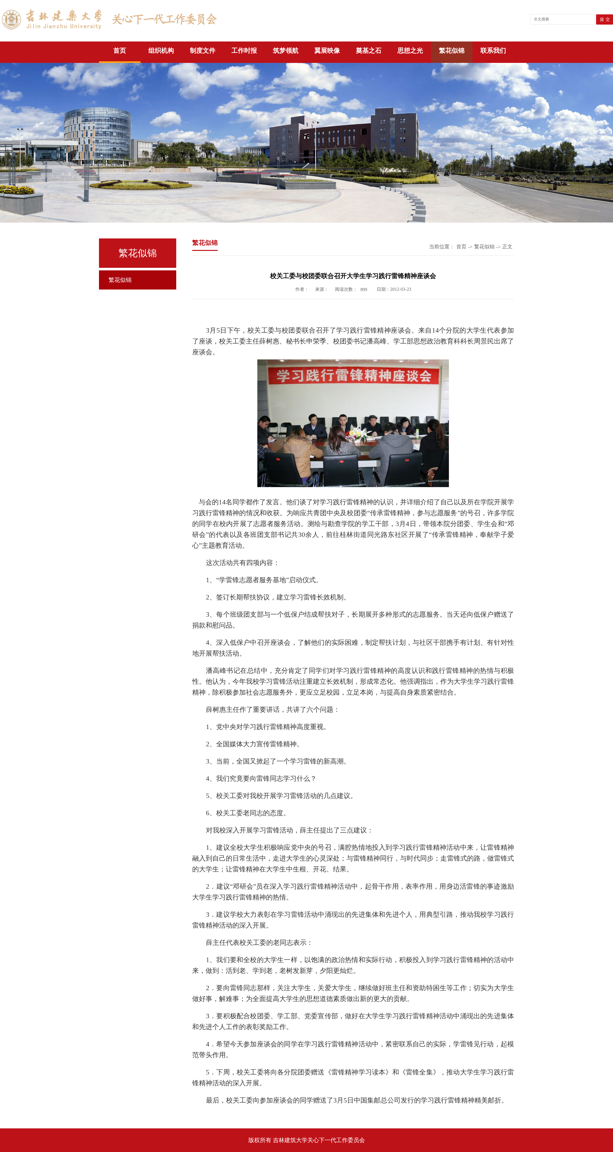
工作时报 (244, 50)
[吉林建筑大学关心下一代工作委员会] (108, 31)
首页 (119, 50)
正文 (507, 246)
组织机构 (161, 50)
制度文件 (203, 50)
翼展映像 (327, 50)
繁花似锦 (452, 50)
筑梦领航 (286, 50)
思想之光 (410, 50)
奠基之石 (369, 50)
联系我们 (493, 50)
